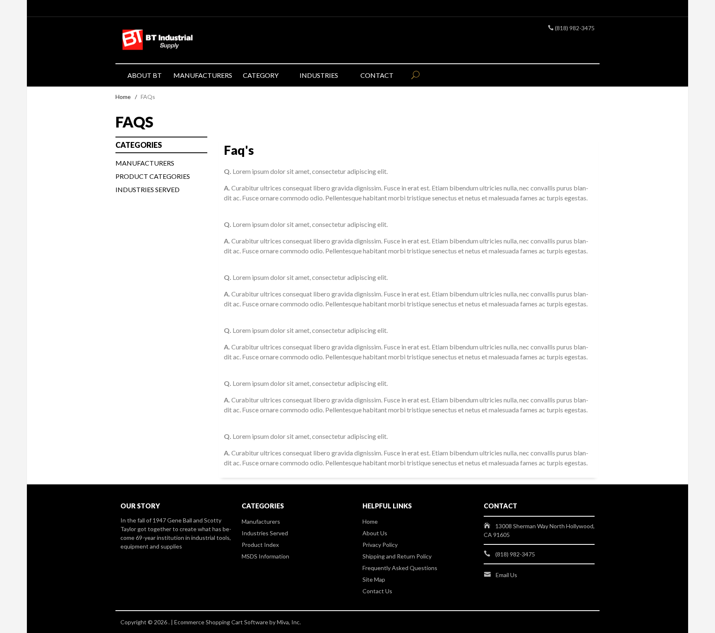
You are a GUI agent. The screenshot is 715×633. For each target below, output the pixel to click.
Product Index (260, 544)
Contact (376, 75)
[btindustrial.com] (196, 40)
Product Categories (152, 176)
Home (123, 96)
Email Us (506, 574)
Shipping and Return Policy (397, 556)
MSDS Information (265, 556)
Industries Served (147, 189)
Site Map (373, 579)
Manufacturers (202, 75)
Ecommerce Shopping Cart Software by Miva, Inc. (237, 622)
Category (260, 75)
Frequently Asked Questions (399, 567)
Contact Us (377, 590)
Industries (319, 75)
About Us (374, 533)
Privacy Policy (380, 544)
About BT (144, 75)
